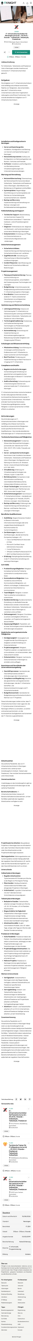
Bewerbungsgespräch (7, 1310)
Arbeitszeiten (21, 1302)
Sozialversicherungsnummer (9, 1327)
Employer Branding (6, 1294)
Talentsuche (4, 1285)
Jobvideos (4, 1297)
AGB (19, 1324)
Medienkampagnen (6, 1302)
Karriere (3, 1321)
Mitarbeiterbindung (6, 1324)
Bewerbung (21, 1294)
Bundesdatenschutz (23, 1321)
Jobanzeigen (4, 1288)
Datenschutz (21, 1318)
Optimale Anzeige (6, 1313)
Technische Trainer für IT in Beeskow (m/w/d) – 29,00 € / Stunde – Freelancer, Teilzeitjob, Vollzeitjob (18, 1150)
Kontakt (20, 1330)
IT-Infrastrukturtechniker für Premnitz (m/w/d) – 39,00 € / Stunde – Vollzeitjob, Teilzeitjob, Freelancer (18, 1116)
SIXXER (16, 31)
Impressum (21, 1327)
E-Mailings (4, 1300)
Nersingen (26, 1221)
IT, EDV (11, 1108)
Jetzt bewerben (22, 52)
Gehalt (20, 1300)
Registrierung (21, 1310)
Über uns (20, 1313)
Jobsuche (20, 1285)
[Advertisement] (16, 122)
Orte (19, 1316)
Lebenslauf (21, 1291)
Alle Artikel (4, 1330)
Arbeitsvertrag (22, 1297)
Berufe (20, 1288)
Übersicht (4, 1283)
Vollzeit (16, 47)
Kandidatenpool (5, 1291)
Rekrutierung (4, 1316)
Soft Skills (4, 1318)
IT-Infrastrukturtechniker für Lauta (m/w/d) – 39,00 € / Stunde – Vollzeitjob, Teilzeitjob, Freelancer (18, 1184)
